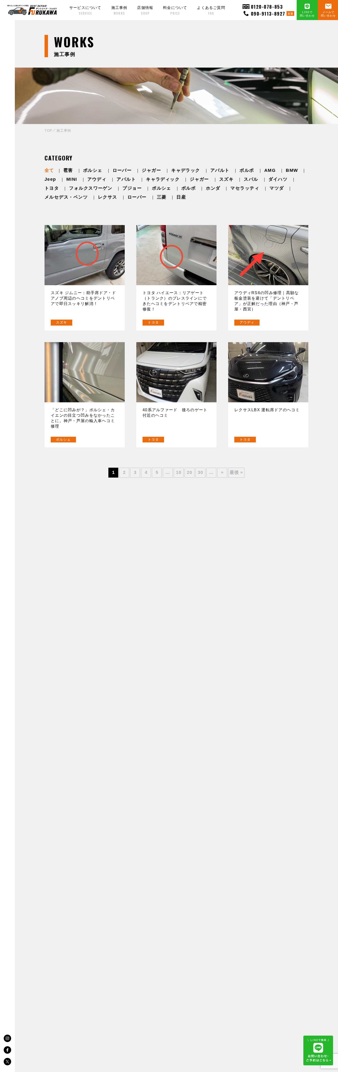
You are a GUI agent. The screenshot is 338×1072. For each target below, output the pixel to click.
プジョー (132, 188)
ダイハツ (278, 179)
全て (49, 170)
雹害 (68, 170)
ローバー (122, 170)
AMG (270, 170)
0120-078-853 (267, 6)
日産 (181, 197)
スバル (251, 179)
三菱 (162, 197)
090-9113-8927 (272, 13)
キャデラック (185, 170)
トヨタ (52, 188)
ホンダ (213, 188)
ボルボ (247, 170)
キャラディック (163, 179)
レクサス (107, 197)
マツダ (276, 188)
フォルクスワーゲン (90, 188)
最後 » (236, 472)
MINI (71, 179)
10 (178, 472)
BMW (292, 170)
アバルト (220, 170)
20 (189, 472)
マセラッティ (244, 188)
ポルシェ (92, 170)
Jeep (50, 179)
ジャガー (151, 170)
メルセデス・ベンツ (66, 197)
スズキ (226, 179)
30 (200, 472)
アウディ (97, 179)
